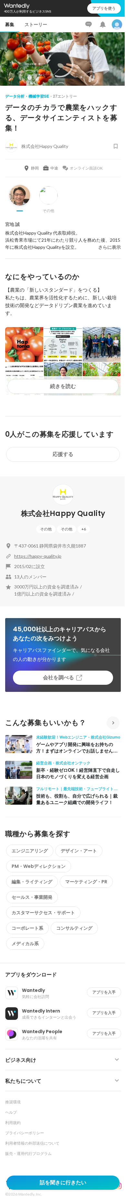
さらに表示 (109, 247)
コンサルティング (74, 928)
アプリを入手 (104, 992)
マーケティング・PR (86, 881)
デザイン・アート (79, 851)
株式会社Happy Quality (63, 514)
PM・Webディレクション (39, 866)
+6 (83, 529)
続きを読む (63, 386)
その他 (46, 529)
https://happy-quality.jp (37, 556)
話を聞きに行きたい (63, 1182)
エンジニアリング (30, 851)
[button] (65, 975)
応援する (63, 454)
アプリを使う (104, 8)
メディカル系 (25, 943)
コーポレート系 (27, 928)
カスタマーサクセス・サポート (43, 912)
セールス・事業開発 (32, 897)
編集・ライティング (32, 881)
